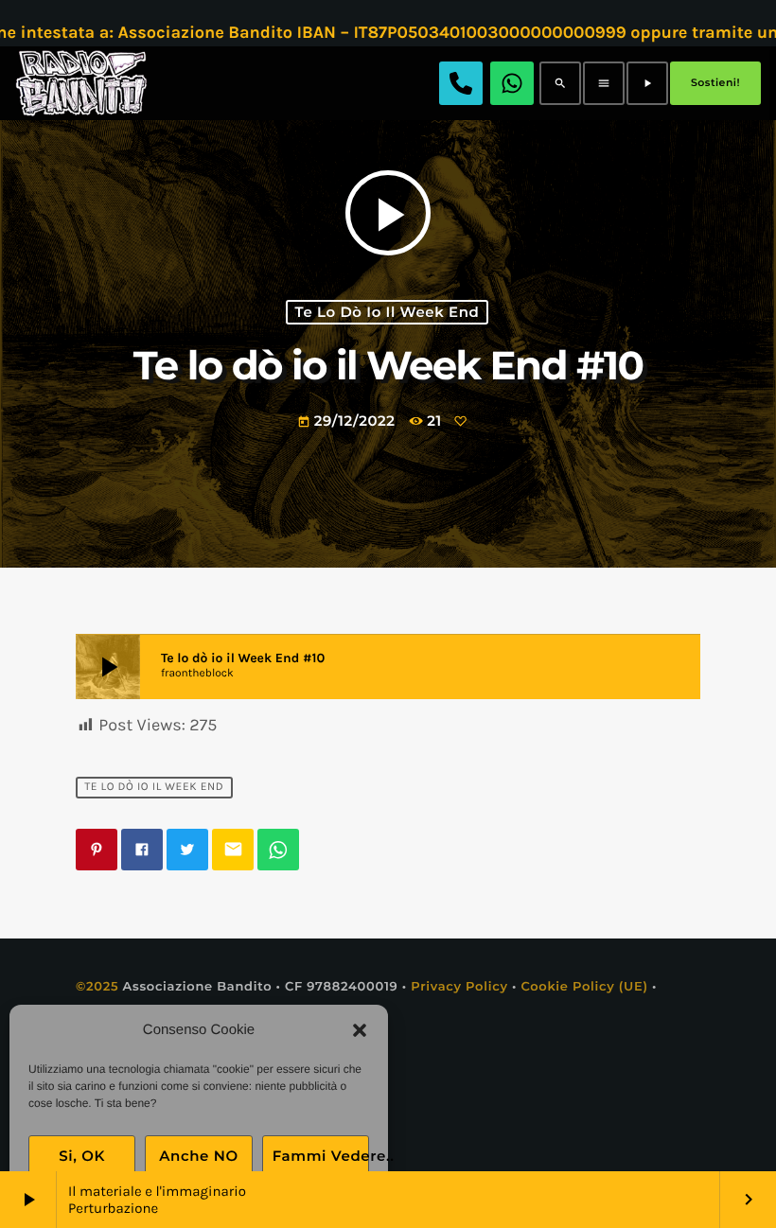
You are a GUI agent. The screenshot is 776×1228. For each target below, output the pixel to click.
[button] (359, 1030)
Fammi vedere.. (321, 1156)
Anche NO (198, 1156)
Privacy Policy (459, 986)
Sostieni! (715, 82)
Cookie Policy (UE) (583, 986)
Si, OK (82, 1156)
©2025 (97, 986)
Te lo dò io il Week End (387, 312)
